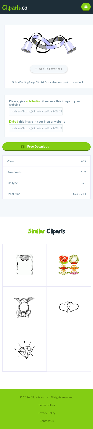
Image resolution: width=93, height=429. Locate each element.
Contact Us (47, 420)
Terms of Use (46, 405)
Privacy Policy (46, 413)
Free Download (38, 146)
